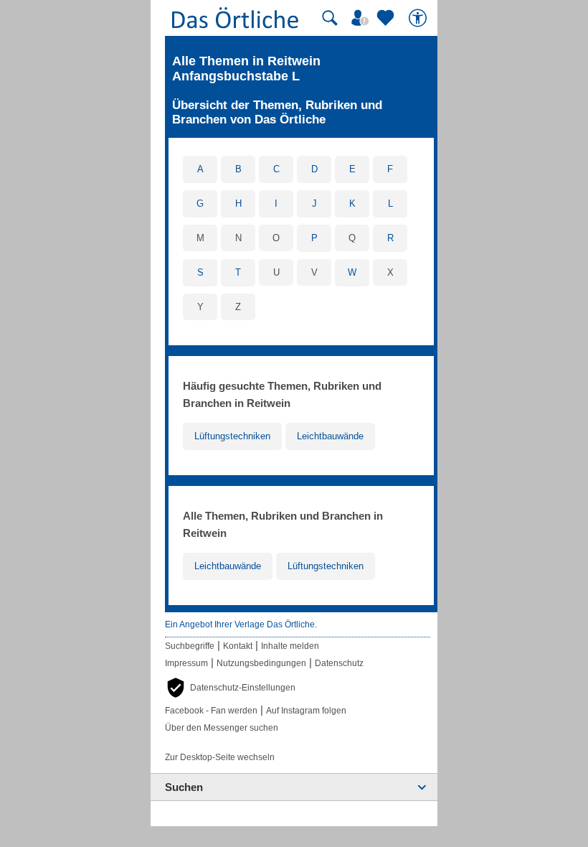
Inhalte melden (290, 646)
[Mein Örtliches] (362, 18)
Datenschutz (339, 663)
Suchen (184, 787)
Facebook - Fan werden (211, 711)
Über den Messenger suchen (221, 728)
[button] (230, 687)
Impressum (186, 663)
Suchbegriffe (189, 646)
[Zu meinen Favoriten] (387, 18)
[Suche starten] (330, 18)
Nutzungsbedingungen (261, 663)
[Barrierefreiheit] (419, 18)
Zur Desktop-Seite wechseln (220, 757)
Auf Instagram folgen (306, 711)
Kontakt (237, 646)
